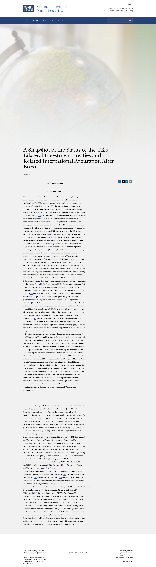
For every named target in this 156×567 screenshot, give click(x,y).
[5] (24, 244)
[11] (35, 318)
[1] (52, 206)
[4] (50, 234)
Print (26, 20)
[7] (77, 262)
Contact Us (129, 4)
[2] (39, 215)
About (61, 20)
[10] (30, 303)
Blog (35, 20)
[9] (31, 293)
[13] (62, 340)
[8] (41, 284)
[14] (48, 350)
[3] (76, 228)
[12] (62, 328)
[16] (82, 368)
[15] (82, 365)
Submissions (47, 20)
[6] (47, 250)
